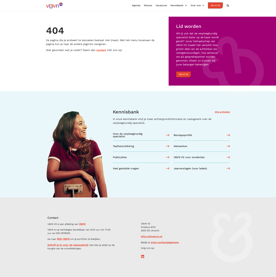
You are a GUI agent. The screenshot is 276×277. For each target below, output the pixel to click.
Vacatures (161, 5)
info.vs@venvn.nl (151, 236)
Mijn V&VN (63, 238)
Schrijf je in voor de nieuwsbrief (67, 244)
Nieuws (148, 5)
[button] (228, 5)
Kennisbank (176, 5)
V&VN (82, 223)
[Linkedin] (142, 256)
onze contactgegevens (165, 242)
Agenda (136, 5)
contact (101, 50)
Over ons (196, 5)
